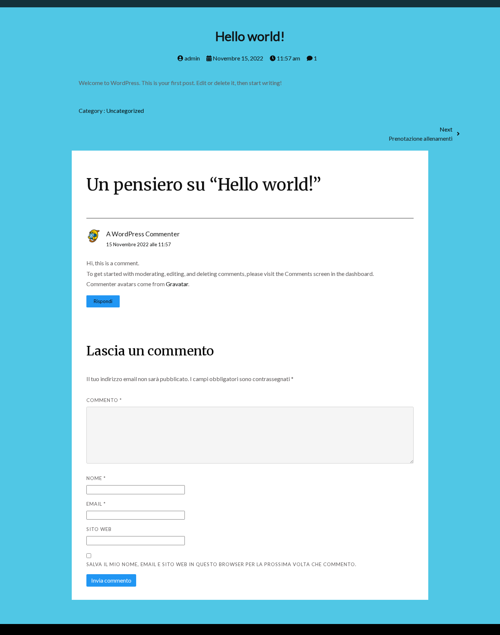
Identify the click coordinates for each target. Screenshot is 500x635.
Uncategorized (125, 110)
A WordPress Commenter (143, 234)
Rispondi (103, 301)
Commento (104, 400)
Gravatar (177, 283)
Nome (96, 478)
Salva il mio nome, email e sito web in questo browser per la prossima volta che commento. (221, 564)
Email (96, 504)
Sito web (99, 529)
